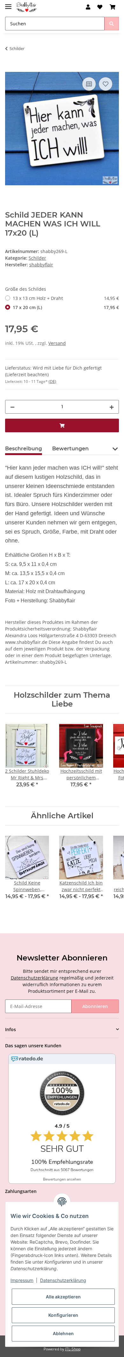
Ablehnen (63, 1333)
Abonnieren (95, 1006)
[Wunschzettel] (100, 7)
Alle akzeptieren (63, 1296)
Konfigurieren (63, 1315)
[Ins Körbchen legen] (10, 68)
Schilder (37, 258)
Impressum (21, 1280)
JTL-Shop (72, 1349)
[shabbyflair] (27, 7)
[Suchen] (111, 23)
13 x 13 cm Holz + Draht (66, 298)
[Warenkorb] (112, 7)
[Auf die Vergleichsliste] (89, 84)
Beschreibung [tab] (23, 449)
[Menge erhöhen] (112, 406)
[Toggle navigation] (8, 4)
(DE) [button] (52, 381)
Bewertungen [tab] (70, 449)
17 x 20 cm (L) (66, 307)
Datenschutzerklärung (34, 978)
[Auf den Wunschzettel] (106, 84)
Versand (57, 343)
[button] (88, 7)
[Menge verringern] (12, 406)
